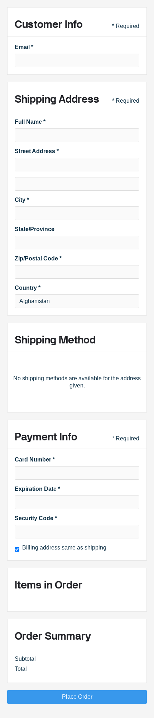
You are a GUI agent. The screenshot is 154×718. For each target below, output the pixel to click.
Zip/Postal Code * (38, 258)
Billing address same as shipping (64, 547)
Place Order (77, 697)
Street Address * (37, 151)
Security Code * (36, 518)
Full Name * (30, 122)
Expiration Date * (37, 489)
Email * (24, 47)
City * (22, 200)
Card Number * (35, 459)
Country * (27, 288)
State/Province (34, 229)
